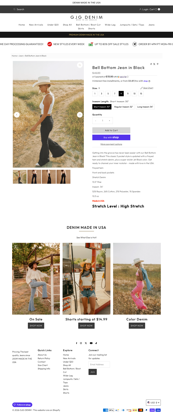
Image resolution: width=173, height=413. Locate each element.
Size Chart (148, 88)
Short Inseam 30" (102, 106)
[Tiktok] (96, 343)
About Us (42, 354)
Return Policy (44, 358)
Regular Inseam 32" (123, 106)
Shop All (67, 24)
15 (141, 93)
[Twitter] (86, 343)
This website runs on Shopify (46, 410)
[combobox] (48, 9)
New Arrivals (36, 24)
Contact (41, 361)
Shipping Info (44, 368)
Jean (21, 56)
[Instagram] (81, 343)
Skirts (81, 28)
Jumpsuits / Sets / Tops (132, 24)
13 (134, 93)
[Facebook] (76, 343)
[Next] (80, 115)
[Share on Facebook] (151, 64)
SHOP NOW (36, 325)
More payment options (111, 144)
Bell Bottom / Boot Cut (88, 24)
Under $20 (53, 24)
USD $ (154, 402)
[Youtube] (91, 343)
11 (128, 93)
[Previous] (17, 115)
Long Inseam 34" (145, 106)
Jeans (151, 24)
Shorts (91, 28)
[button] (124, 76)
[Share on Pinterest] (157, 64)
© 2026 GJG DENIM (21, 410)
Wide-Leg (110, 24)
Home (22, 24)
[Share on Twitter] (154, 64)
